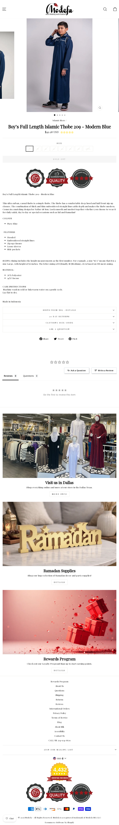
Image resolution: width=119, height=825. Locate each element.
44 (62, 148)
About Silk (59, 726)
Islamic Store (59, 120)
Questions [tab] (28, 375)
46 (70, 148)
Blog (59, 722)
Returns (59, 699)
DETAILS (59, 582)
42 (54, 148)
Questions (59, 690)
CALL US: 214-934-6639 (59, 740)
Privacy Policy (59, 713)
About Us (59, 686)
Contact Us (59, 735)
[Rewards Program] (59, 622)
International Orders (59, 708)
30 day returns (59, 316)
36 (29, 148)
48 (78, 148)
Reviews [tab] (8, 375)
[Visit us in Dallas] (59, 446)
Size (59, 143)
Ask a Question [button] (78, 370)
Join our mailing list (58, 750)
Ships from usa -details (59, 310)
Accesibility (59, 731)
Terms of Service (59, 717)
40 (46, 148)
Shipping (59, 695)
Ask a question (59, 329)
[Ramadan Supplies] (59, 534)
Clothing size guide (59, 323)
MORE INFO (59, 494)
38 (38, 148)
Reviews (59, 704)
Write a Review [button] (105, 370)
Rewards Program (59, 681)
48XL (88, 148)
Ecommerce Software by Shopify (59, 822)
